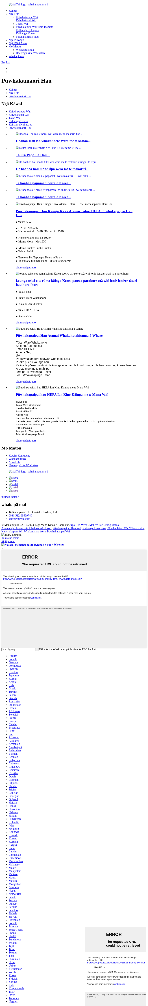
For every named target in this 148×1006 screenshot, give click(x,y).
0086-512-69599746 (20, 515)
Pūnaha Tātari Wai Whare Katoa (125, 528)
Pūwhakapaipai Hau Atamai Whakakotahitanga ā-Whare (59, 335)
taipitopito (30, 267)
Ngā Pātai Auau (18, 43)
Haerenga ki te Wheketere (30, 53)
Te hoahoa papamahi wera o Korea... (43, 183)
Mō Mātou (15, 46)
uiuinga (20, 267)
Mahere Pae (96, 524)
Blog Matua (112, 524)
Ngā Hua (14, 13)
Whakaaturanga (25, 49)
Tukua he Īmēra (10, 537)
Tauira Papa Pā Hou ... (33, 155)
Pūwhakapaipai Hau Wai (67, 528)
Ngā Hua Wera (78, 524)
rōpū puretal (8, 541)
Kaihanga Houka (25, 33)
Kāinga (13, 10)
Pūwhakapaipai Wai (58, 531)
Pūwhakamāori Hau (27, 36)
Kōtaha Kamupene (19, 455)
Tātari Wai (22, 23)
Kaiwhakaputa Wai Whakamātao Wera (23, 531)
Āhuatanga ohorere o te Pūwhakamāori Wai (26, 528)
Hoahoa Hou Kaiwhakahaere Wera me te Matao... (53, 141)
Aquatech (14, 462)
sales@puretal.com (19, 518)
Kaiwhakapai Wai (26, 20)
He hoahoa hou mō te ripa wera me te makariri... (52, 169)
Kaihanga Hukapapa (27, 30)
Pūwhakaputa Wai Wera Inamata (34, 26)
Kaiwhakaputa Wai (27, 17)
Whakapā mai (16, 56)
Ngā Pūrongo (16, 39)
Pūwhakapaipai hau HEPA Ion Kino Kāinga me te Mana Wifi (62, 394)
